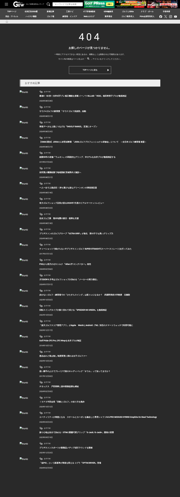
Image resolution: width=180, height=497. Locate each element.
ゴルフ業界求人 (127, 16)
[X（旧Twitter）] (165, 16)
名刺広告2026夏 (31, 11)
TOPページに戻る (90, 70)
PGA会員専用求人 (147, 16)
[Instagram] (170, 16)
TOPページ (11, 11)
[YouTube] (175, 16)
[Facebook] (160, 16)
